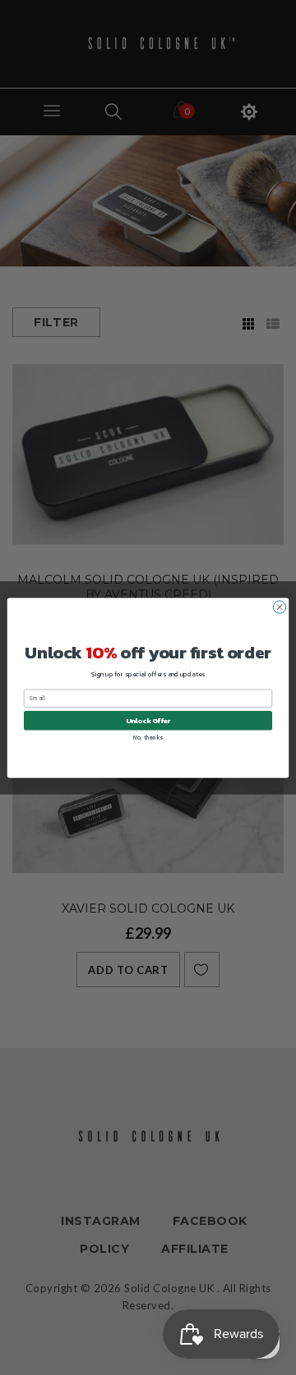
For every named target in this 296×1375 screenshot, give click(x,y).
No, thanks (147, 736)
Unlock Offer (148, 720)
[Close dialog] (279, 606)
